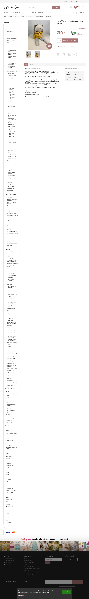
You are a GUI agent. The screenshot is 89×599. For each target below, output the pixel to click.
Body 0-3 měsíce (11, 175)
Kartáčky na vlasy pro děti (12, 353)
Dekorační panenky (10, 376)
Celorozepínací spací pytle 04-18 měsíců (12, 197)
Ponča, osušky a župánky (12, 342)
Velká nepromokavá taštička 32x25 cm (12, 340)
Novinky (7, 425)
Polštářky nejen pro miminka (12, 265)
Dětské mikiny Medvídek (13, 154)
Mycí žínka (10, 349)
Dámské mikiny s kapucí (11, 400)
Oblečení (8, 42)
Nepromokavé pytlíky (11, 358)
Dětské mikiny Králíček (12, 156)
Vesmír (7, 467)
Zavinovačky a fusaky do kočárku (11, 448)
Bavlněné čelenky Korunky (11, 59)
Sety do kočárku (10, 31)
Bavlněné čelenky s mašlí (12, 51)
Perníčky (8, 504)
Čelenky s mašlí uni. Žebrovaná (12, 57)
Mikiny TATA (9, 422)
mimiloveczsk (9, 562)
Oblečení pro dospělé (10, 442)
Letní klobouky (11, 81)
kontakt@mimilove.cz (10, 558)
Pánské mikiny (10, 420)
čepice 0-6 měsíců (12, 131)
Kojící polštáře (11, 300)
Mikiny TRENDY (10, 412)
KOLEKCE (7, 453)
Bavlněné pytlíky (10, 363)
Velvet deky (9, 245)
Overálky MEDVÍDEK (12, 148)
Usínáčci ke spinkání (11, 258)
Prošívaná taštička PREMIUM (11, 334)
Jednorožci (8, 470)
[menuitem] (7, 13)
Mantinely (9, 312)
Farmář (7, 497)
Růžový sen (8, 522)
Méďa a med (8, 495)
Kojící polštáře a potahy (11, 298)
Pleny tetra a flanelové (12, 282)
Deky (7, 225)
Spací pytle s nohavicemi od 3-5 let (12, 211)
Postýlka (8, 249)
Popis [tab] (26, 64)
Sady (9, 120)
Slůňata (7, 501)
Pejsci (7, 511)
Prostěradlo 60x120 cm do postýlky (12, 287)
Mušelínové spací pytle (11, 213)
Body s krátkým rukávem (11, 167)
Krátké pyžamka (11, 186)
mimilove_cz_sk (9, 564)
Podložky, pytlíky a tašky (11, 445)
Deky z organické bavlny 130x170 (12, 241)
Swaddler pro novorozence (12, 215)
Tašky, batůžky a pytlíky (11, 356)
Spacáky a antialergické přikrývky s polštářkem (11, 323)
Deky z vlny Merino (11, 234)
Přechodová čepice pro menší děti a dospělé (12, 119)
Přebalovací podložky (11, 375)
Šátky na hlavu (11, 73)
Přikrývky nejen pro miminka (12, 263)
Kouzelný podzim (9, 506)
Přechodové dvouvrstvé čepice (12, 116)
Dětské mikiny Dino (12, 158)
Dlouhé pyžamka (11, 184)
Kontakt (26, 564)
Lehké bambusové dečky (12, 243)
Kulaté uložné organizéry (12, 382)
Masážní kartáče (10, 351)
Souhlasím (66, 592)
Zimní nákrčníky (11, 124)
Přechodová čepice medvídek (11, 108)
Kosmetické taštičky (11, 329)
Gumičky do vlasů (11, 69)
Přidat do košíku (69, 40)
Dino (7, 460)
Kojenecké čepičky (11, 106)
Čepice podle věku (11, 129)
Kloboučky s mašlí (12, 84)
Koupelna (8, 327)
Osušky (9, 346)
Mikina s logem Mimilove (12, 408)
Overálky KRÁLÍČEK (12, 147)
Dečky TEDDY (9, 247)
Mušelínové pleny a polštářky (11, 267)
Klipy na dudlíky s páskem (12, 383)
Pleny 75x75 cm (12, 273)
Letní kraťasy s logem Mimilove (11, 405)
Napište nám (27, 570)
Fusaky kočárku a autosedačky (10, 36)
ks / (71, 559)
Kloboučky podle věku (12, 92)
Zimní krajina (9, 456)
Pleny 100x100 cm (12, 272)
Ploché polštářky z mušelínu (11, 280)
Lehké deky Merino (11, 237)
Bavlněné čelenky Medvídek (11, 67)
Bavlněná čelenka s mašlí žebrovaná (12, 64)
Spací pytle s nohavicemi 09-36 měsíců (12, 208)
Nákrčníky (10, 113)
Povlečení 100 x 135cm (12, 320)
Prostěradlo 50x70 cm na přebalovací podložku (12, 295)
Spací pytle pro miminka (11, 194)
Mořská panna (9, 499)
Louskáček (8, 508)
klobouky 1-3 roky (12, 98)
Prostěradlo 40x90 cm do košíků (12, 292)
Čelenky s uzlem (11, 61)
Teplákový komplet (11, 410)
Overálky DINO (11, 150)
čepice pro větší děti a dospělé (12, 138)
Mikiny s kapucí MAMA (11, 399)
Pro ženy (8, 391)
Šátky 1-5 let (11, 77)
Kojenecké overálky (11, 180)
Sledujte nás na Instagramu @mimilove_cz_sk (50, 539)
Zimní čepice (10, 122)
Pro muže (8, 414)
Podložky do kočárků (11, 40)
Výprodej (7, 430)
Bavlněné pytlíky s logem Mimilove (12, 366)
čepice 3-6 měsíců (12, 142)
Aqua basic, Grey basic (11, 490)
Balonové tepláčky (10, 188)
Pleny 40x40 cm (12, 275)
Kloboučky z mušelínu (11, 89)
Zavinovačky (9, 325)
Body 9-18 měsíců (11, 178)
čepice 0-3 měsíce (12, 140)
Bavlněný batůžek (10, 361)
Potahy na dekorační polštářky (11, 306)
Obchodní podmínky (28, 566)
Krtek (7, 486)
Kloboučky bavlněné (11, 86)
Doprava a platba (73, 1)
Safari (7, 517)
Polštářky (10, 254)
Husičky (7, 513)
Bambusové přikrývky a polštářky (11, 252)
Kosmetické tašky (11, 332)
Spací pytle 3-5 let (11, 220)
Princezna (8, 458)
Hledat (56, 7)
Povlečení (9, 313)
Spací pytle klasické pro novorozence (11, 203)
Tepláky (8, 402)
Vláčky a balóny (9, 488)
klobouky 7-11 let (12, 103)
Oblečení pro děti (9, 440)
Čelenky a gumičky (10, 45)
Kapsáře (8, 310)
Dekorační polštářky (11, 308)
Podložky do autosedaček (12, 38)
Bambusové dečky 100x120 (12, 233)
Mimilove (7, 26)
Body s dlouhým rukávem (11, 170)
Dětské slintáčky (10, 385)
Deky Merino (10, 238)
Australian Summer (10, 483)
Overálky (8, 145)
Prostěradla (9, 284)
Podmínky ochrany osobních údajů (32, 568)
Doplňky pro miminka (10, 372)
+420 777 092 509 (10, 560)
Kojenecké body (10, 164)
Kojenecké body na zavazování (11, 173)
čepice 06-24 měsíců (11, 134)
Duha (7, 481)
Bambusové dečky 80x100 (12, 231)
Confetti (7, 474)
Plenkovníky (9, 378)
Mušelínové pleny (11, 269)
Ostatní (7, 450)
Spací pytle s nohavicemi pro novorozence (12, 200)
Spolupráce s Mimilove (29, 562)
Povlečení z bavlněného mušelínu (12, 316)
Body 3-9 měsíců (11, 177)
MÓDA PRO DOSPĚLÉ (9, 388)
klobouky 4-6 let (12, 101)
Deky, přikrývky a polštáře (11, 433)
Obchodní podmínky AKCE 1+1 (30, 574)
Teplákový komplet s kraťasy (12, 407)
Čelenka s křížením (11, 48)
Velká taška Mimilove (11, 360)
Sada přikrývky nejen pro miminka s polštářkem (12, 261)
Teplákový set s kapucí (11, 418)
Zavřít (81, 59)
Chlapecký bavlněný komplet (12, 192)
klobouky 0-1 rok (12, 95)
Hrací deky (9, 227)
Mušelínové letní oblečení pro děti (12, 163)
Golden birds (8, 463)
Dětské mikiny (9, 152)
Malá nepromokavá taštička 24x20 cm (12, 337)
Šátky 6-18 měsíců (12, 75)
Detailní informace (61, 48)
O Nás (65, 1)
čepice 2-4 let (12, 136)
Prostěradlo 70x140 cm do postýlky (12, 289)
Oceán (7, 472)
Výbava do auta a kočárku (11, 28)
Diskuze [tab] (31, 64)
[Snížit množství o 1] (57, 40)
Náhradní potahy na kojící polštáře (12, 303)
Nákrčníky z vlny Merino (13, 127)
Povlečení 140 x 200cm (12, 318)
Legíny (8, 160)
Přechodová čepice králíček (11, 111)
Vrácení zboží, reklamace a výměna (32, 572)
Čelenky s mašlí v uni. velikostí (12, 54)
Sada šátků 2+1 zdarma (12, 79)
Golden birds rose (10, 465)
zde (48, 592)
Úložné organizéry (10, 380)
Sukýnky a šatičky (10, 190)
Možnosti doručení (81, 34)
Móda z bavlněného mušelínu (13, 393)
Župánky (9, 348)
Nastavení (21, 595)
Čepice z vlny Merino (12, 126)
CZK (84, 1)
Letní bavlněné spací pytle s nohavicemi (12, 217)
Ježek (7, 520)
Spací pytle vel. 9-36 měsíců (12, 222)
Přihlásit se (77, 581)
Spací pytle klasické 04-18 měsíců (12, 205)
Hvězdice (8, 476)
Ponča (9, 344)
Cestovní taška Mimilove (12, 368)
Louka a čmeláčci (9, 492)
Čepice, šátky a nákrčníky (12, 71)
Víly (6, 515)
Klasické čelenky (11, 47)
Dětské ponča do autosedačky (10, 33)
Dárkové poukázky (10, 370)
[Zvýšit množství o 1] (60, 40)
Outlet (6, 427)
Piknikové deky (10, 229)
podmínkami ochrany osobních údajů (67, 586)
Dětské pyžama (10, 182)
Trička (8, 397)
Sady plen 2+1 (10, 277)
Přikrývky (10, 256)
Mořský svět (8, 479)
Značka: (82, 28)
